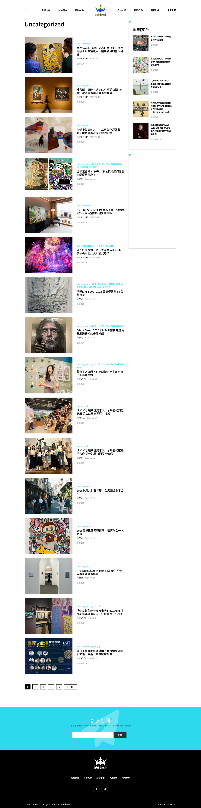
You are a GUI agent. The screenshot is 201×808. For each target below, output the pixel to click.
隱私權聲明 (65, 804)
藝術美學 (79, 10)
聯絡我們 (126, 777)
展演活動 (100, 777)
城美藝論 (62, 10)
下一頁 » (70, 686)
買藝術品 (155, 10)
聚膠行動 (138, 10)
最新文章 (46, 10)
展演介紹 (121, 10)
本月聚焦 (113, 777)
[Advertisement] (152, 201)
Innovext (172, 804)
